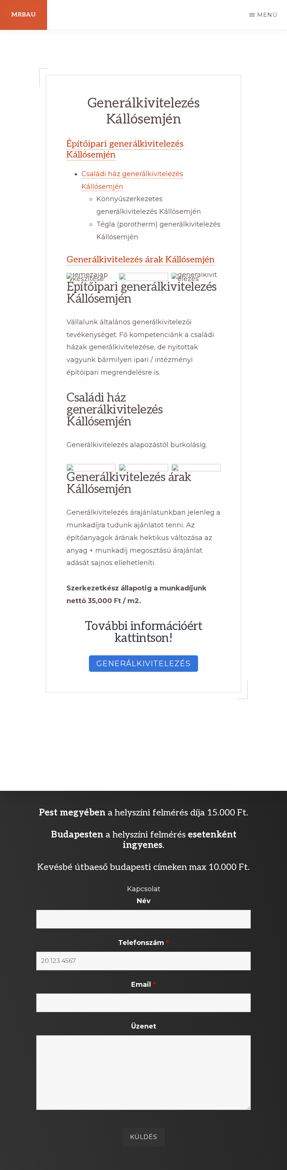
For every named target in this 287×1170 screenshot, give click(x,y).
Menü (267, 14)
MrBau (23, 14)
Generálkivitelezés (143, 663)
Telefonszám (143, 943)
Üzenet (143, 1026)
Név (144, 901)
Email (143, 984)
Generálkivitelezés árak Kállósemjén (141, 259)
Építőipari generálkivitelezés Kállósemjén (125, 149)
